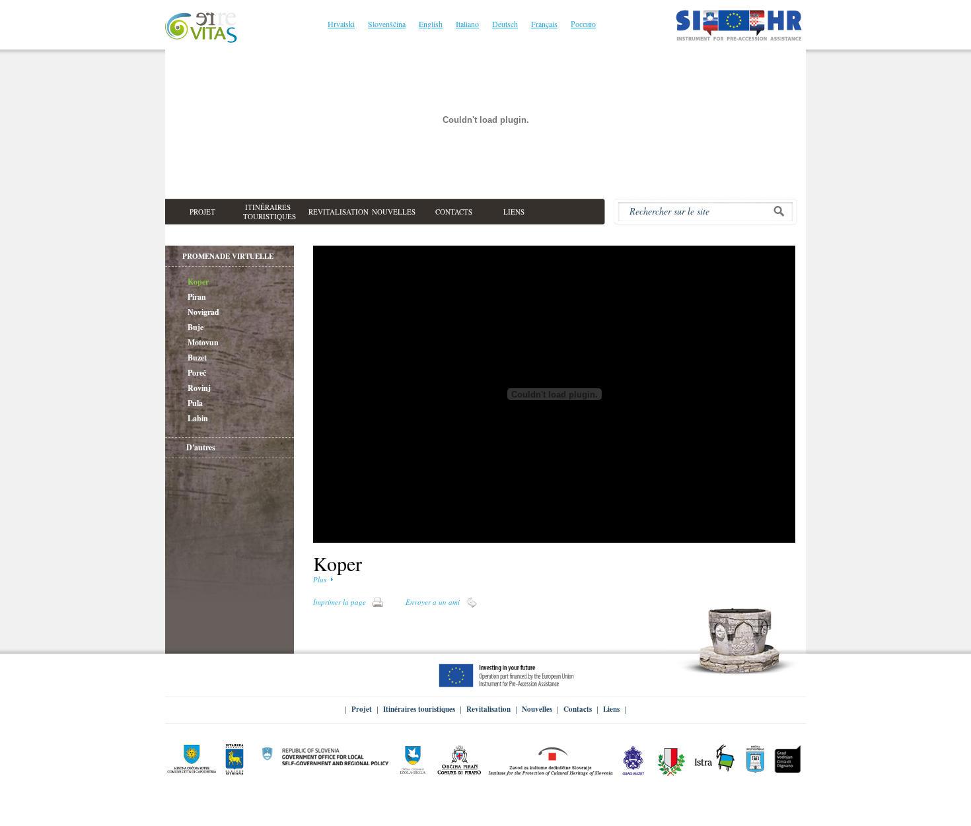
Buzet (197, 357)
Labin (198, 418)
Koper (198, 281)
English (431, 23)
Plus (319, 579)
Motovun (203, 342)
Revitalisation (488, 709)
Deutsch (505, 23)
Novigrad (203, 312)
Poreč (197, 372)
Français (544, 23)
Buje (195, 327)
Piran (197, 296)
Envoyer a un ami (433, 602)
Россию (583, 23)
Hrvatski (341, 23)
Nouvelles (537, 709)
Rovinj (199, 388)
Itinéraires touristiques (419, 709)
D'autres (200, 447)
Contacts (577, 709)
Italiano (467, 23)
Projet (361, 709)
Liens (611, 709)
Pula (195, 403)
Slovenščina (387, 23)
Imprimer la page (339, 602)
